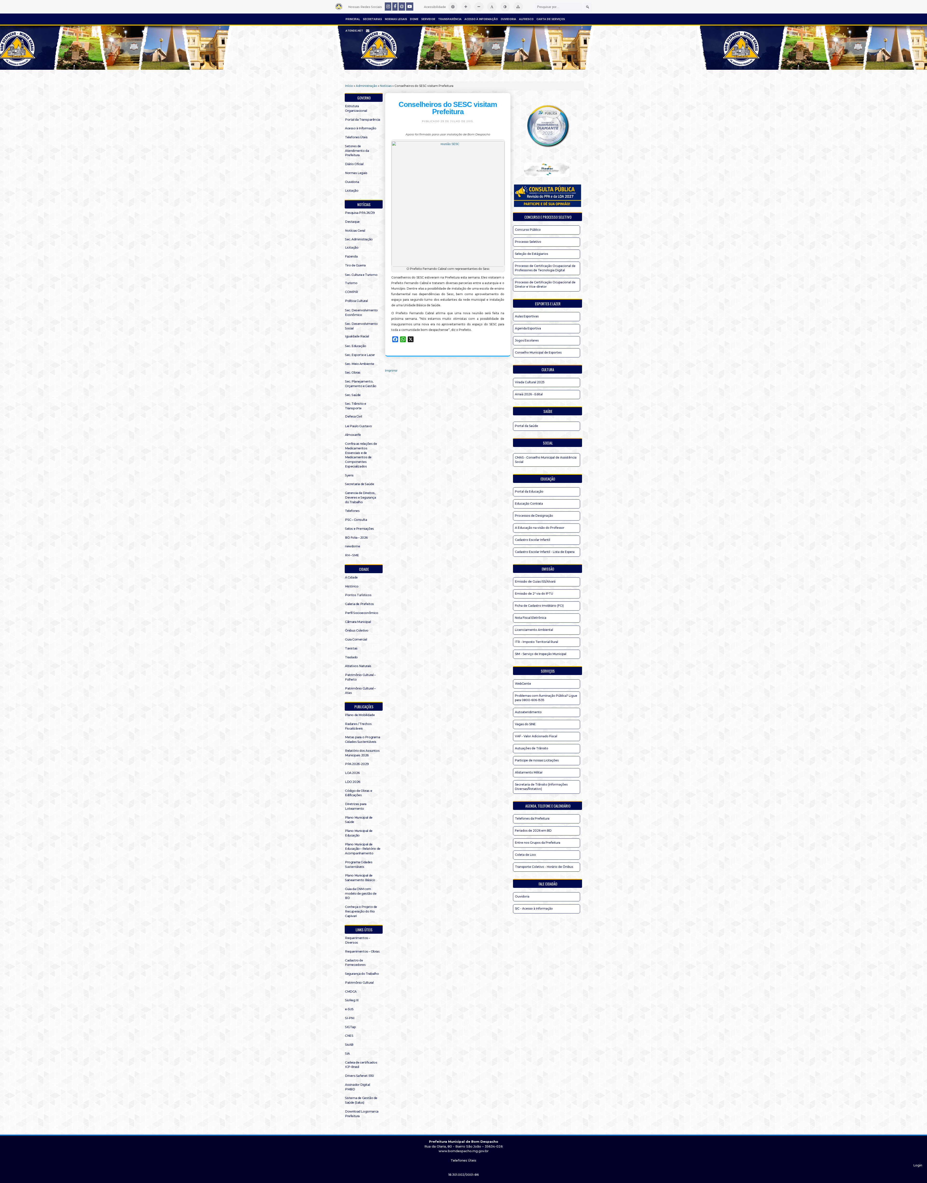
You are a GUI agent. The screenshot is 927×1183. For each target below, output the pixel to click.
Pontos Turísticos (358, 595)
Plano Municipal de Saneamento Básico (360, 878)
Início (349, 86)
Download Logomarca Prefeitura (362, 1114)
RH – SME (352, 555)
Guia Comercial (356, 639)
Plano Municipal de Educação (358, 833)
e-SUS (349, 1009)
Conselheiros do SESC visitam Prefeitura (448, 108)
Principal (352, 19)
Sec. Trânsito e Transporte (355, 406)
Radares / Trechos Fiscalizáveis (358, 726)
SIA (347, 1053)
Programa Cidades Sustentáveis (358, 864)
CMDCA (351, 991)
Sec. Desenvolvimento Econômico (361, 312)
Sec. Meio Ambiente (359, 364)
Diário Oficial (354, 164)
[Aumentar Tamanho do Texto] (466, 7)
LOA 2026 (352, 773)
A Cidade (351, 577)
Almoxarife (353, 435)
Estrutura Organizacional (356, 108)
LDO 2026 (352, 782)
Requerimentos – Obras (362, 951)
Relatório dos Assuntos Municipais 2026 (362, 753)
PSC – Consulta (356, 520)
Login (917, 1165)
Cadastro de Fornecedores (355, 963)
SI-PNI (349, 1018)
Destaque (352, 221)
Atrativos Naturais (358, 666)
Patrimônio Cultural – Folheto (360, 677)
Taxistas (351, 648)
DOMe (414, 19)
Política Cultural (356, 301)
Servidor (428, 19)
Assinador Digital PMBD (357, 1087)
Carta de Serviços (550, 19)
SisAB (349, 1044)
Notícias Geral (355, 230)
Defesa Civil (353, 416)
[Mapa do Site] (518, 7)
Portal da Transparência (362, 119)
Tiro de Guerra (355, 265)
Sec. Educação (355, 346)
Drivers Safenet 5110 (359, 1076)
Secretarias (372, 19)
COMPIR (351, 292)
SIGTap (350, 1027)
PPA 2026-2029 (357, 764)
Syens (349, 475)
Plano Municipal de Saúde (358, 820)
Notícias (386, 86)
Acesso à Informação (481, 19)
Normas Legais (396, 19)
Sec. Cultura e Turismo (361, 275)
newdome (352, 546)
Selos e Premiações (359, 528)
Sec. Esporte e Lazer (360, 355)
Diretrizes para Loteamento (355, 806)
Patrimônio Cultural (359, 982)
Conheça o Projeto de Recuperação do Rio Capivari (361, 911)
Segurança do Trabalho (362, 973)
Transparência (450, 19)
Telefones (352, 511)
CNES (349, 1035)
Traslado (351, 657)
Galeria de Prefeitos (359, 604)
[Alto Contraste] (505, 7)
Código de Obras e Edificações (358, 793)
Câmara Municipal (358, 622)
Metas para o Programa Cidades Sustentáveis (362, 739)
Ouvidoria (508, 19)
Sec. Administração (359, 239)
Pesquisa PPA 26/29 (360, 213)
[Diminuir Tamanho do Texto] (479, 7)
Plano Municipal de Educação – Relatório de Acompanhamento (362, 848)
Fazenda (351, 256)
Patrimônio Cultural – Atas (360, 691)
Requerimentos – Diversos (357, 940)
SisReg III (351, 1000)
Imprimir (391, 370)
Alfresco (526, 19)
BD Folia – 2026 (356, 537)
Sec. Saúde (353, 395)
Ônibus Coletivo (356, 630)
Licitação (351, 190)
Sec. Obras (352, 372)
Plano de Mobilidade (360, 715)
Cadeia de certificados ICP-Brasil (361, 1065)
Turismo (351, 283)
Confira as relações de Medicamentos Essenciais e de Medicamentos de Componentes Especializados (361, 455)
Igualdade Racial (357, 336)
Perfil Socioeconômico (361, 613)
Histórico (351, 586)
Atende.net (354, 30)
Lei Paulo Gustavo (358, 426)
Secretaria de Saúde (359, 484)
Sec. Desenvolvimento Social (361, 326)
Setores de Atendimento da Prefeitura (357, 150)
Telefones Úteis (356, 137)
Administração (366, 86)
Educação (548, 478)
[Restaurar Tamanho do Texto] (492, 7)
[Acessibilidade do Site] (453, 7)
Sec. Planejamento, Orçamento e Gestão (360, 384)
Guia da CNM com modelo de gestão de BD (360, 893)
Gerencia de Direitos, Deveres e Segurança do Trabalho (360, 497)
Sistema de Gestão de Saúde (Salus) (361, 1100)
